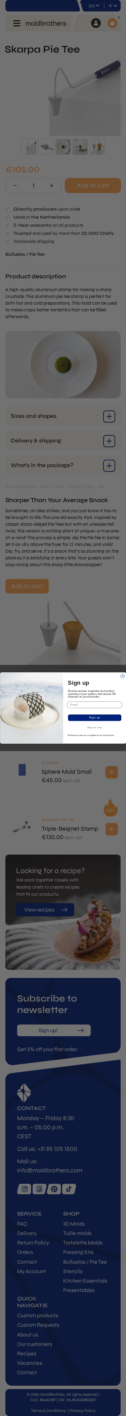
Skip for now (94, 728)
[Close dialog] (123, 676)
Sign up (94, 717)
